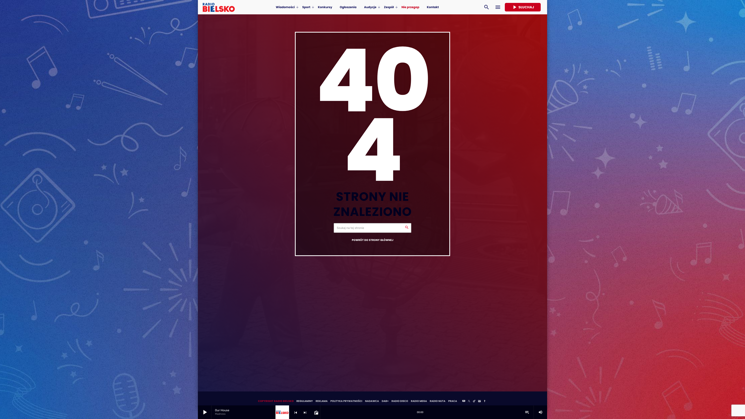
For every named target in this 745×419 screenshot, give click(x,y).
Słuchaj (522, 7)
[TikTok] (474, 401)
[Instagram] (479, 401)
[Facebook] (484, 401)
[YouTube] (463, 401)
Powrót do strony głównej (372, 240)
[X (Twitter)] (468, 401)
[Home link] (219, 7)
